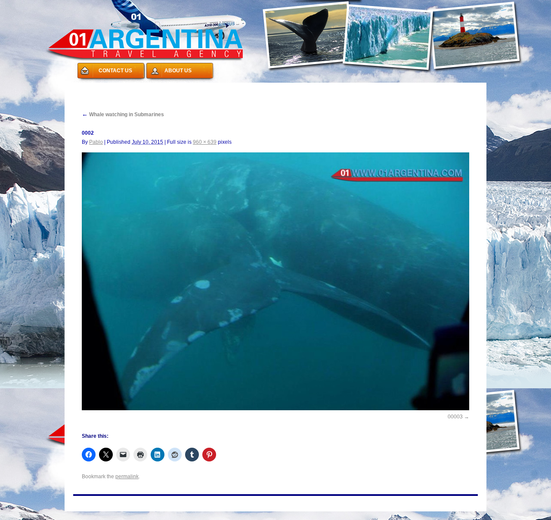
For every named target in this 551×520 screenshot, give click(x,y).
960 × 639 (205, 142)
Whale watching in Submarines (123, 114)
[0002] (275, 281)
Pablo (96, 142)
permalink (127, 477)
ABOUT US (178, 71)
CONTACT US (115, 71)
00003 (455, 417)
